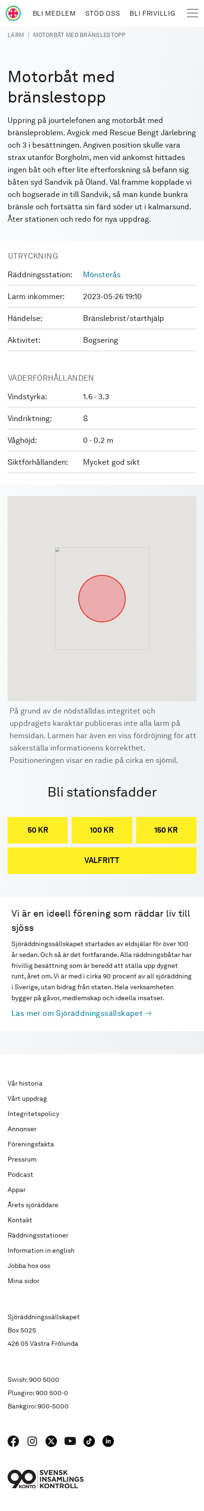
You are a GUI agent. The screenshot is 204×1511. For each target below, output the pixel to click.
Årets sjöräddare (33, 1205)
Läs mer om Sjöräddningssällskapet (77, 1013)
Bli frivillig (152, 13)
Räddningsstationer (38, 1235)
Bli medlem (54, 13)
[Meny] (192, 13)
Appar (17, 1189)
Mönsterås (102, 274)
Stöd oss (103, 13)
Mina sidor (23, 1281)
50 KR (38, 830)
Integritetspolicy (33, 1113)
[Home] (13, 13)
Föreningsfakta (31, 1144)
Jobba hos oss (29, 1265)
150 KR (166, 830)
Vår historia (25, 1083)
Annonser (22, 1129)
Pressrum (22, 1159)
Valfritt (102, 860)
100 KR (102, 830)
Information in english (41, 1250)
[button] (102, 575)
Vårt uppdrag (27, 1098)
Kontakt (20, 1220)
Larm (16, 35)
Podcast (20, 1174)
